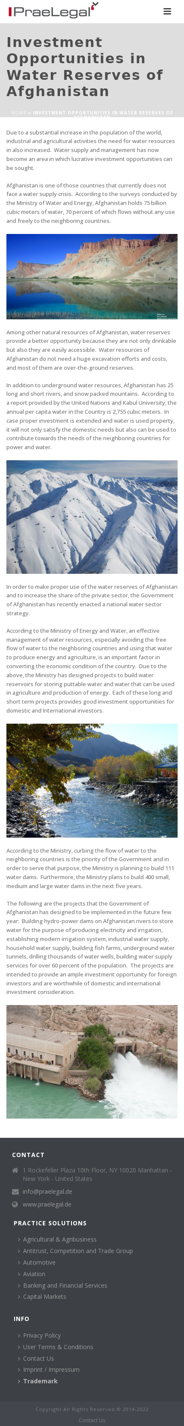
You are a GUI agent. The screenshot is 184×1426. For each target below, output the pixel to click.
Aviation (34, 1274)
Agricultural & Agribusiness (60, 1239)
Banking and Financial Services (65, 1285)
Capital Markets (44, 1296)
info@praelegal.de (47, 1191)
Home (19, 113)
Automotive (39, 1262)
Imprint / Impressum (51, 1369)
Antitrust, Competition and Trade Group (78, 1251)
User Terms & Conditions (58, 1347)
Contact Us (38, 1358)
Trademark (40, 1381)
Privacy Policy (42, 1335)
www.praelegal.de (47, 1204)
